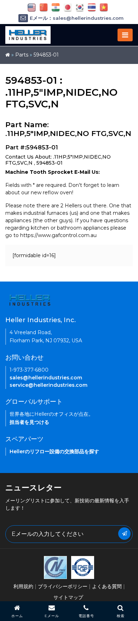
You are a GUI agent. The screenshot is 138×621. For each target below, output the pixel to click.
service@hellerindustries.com (48, 385)
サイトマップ (68, 597)
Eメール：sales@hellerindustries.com (76, 18)
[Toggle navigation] (125, 35)
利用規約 (23, 586)
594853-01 (46, 55)
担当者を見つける (29, 422)
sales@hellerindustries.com (46, 377)
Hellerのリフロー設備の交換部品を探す (54, 451)
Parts (21, 55)
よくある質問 (107, 586)
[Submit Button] (124, 533)
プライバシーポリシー (62, 586)
